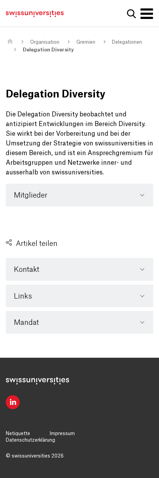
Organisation (44, 42)
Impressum (62, 433)
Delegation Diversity (48, 50)
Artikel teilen (37, 243)
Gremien (85, 42)
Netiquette (18, 433)
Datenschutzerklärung (30, 440)
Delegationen (127, 42)
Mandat (26, 322)
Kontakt (26, 269)
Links (23, 296)
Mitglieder (30, 195)
